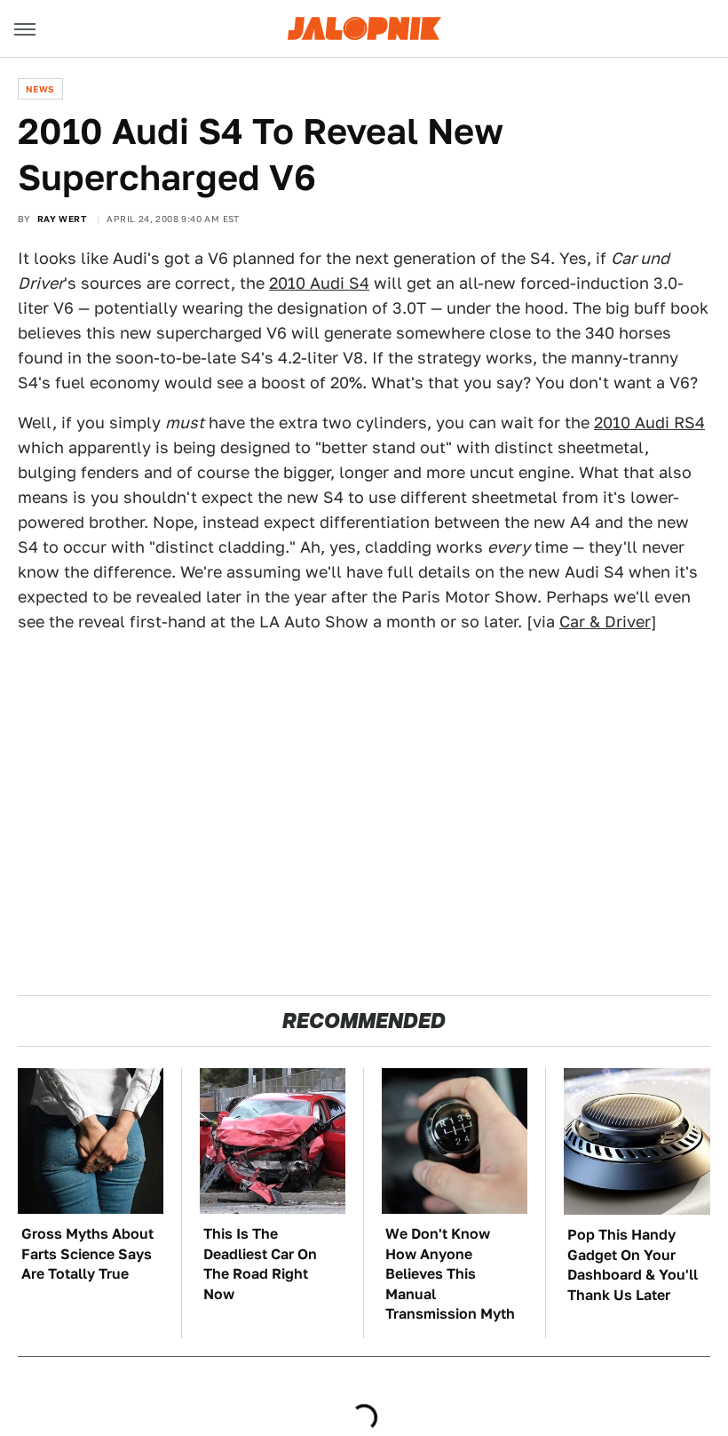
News (40, 89)
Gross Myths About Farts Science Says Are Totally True (87, 1253)
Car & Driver (605, 621)
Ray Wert (61, 218)
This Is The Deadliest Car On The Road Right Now (260, 1263)
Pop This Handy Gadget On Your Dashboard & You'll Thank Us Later (632, 1264)
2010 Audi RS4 (649, 422)
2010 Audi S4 (319, 283)
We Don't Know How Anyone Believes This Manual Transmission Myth (450, 1273)
